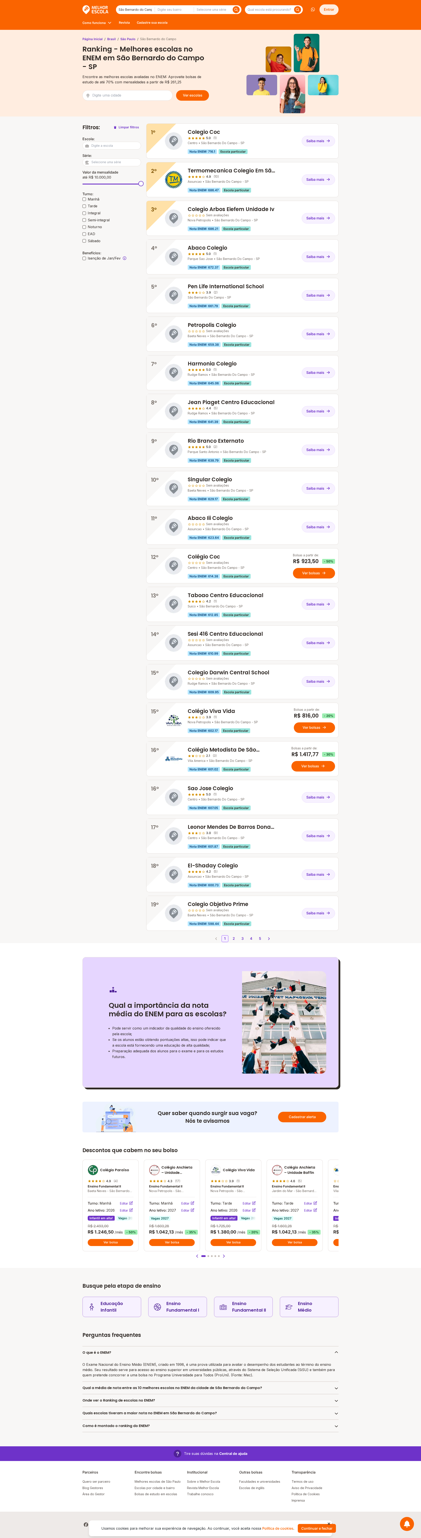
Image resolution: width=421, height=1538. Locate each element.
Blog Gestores (92, 1488)
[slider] (141, 183)
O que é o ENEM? (96, 1352)
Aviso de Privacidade (307, 1488)
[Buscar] (236, 9)
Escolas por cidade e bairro (155, 1488)
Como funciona (94, 23)
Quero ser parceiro (96, 1481)
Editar (124, 1203)
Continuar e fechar (316, 1528)
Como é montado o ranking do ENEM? (116, 1425)
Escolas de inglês (251, 1488)
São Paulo (128, 39)
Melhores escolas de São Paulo (158, 1481)
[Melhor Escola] (95, 9)
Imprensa (298, 1500)
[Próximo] (268, 938)
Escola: (88, 139)
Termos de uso (303, 1481)
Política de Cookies (306, 1494)
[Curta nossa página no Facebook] (85, 1524)
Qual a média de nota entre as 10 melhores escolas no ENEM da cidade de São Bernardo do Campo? (172, 1387)
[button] (197, 1256)
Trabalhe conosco (200, 1494)
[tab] (203, 1256)
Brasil (111, 39)
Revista (124, 22)
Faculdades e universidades (259, 1481)
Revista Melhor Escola (203, 1488)
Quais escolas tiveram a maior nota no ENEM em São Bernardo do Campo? (149, 1413)
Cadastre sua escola (152, 22)
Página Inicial (92, 39)
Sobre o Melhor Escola (203, 1481)
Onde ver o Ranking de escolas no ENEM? (118, 1400)
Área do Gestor (93, 1494)
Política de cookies (277, 1528)
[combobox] (135, 10)
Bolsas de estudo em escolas (156, 1494)
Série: (87, 155)
